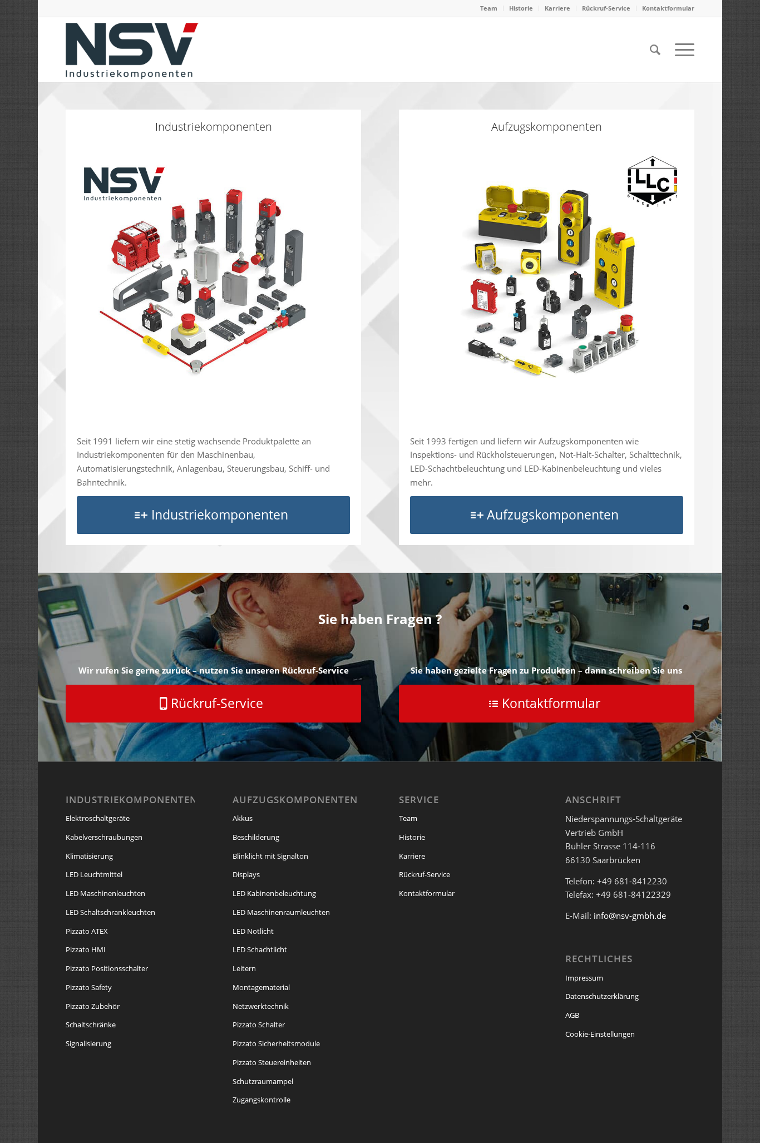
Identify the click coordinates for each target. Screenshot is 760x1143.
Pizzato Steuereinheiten (272, 1062)
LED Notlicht (253, 931)
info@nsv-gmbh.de (630, 915)
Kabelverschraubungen (104, 837)
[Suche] (655, 49)
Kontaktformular (668, 8)
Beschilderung (256, 837)
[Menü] (681, 49)
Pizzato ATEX (87, 931)
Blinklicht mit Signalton (270, 856)
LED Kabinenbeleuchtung (274, 893)
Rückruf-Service (606, 8)
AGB (572, 1015)
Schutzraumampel (263, 1081)
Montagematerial (261, 987)
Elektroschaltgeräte (98, 818)
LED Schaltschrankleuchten (110, 912)
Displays (246, 874)
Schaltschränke (91, 1025)
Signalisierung (88, 1043)
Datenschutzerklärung (602, 996)
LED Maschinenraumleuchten (281, 912)
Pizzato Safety (89, 987)
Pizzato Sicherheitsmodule (276, 1043)
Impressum (584, 978)
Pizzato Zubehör (93, 1006)
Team (488, 8)
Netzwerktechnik (261, 1006)
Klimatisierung (89, 856)
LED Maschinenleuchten (105, 893)
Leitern (244, 968)
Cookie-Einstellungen (600, 1034)
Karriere (557, 8)
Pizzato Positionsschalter (107, 968)
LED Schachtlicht (260, 949)
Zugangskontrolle (261, 1100)
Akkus (243, 818)
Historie (521, 8)
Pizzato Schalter (259, 1025)
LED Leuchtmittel (94, 874)
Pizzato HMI (86, 949)
